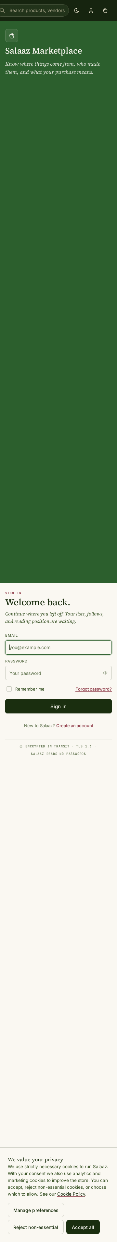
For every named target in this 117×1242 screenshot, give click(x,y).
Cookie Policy (71, 1194)
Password (16, 661)
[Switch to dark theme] (76, 10)
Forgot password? (93, 689)
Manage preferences (35, 1210)
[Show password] (105, 673)
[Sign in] (91, 10)
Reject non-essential (35, 1227)
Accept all (83, 1227)
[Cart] (105, 10)
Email (11, 635)
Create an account (74, 725)
